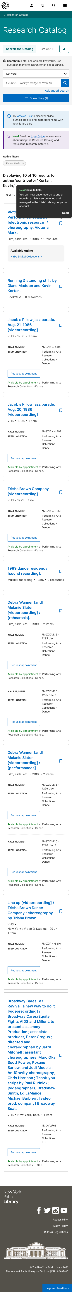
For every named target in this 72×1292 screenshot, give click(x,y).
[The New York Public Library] (5, 5)
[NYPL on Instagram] (55, 1211)
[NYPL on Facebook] (39, 1211)
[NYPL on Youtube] (64, 1211)
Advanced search (57, 90)
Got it (65, 212)
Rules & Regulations (56, 1231)
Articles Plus (24, 115)
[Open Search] (53, 5)
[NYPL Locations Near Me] (42, 5)
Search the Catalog (19, 49)
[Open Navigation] (65, 5)
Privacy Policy (59, 1225)
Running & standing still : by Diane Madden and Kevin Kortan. (32, 285)
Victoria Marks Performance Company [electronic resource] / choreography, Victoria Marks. (28, 222)
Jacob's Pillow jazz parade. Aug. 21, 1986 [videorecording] (31, 324)
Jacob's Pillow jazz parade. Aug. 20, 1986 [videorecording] (31, 409)
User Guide (38, 136)
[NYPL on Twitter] (47, 1211)
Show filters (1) (39, 98)
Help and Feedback (57, 1288)
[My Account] (31, 5)
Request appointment (24, 373)
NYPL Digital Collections (25, 256)
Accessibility (60, 1219)
